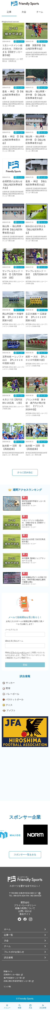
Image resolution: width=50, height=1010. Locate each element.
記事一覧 (8, 935)
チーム (7, 946)
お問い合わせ (25, 911)
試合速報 (8, 957)
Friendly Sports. (26, 998)
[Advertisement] (25, 776)
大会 (6, 940)
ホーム (7, 929)
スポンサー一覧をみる (25, 854)
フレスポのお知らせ (14, 952)
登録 (25, 665)
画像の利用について (25, 908)
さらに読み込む (25, 472)
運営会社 (25, 902)
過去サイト (25, 914)
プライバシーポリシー (20, 652)
